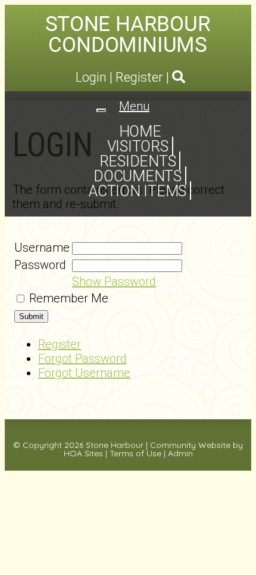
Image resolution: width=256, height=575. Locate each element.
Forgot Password (82, 358)
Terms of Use (135, 453)
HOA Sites (83, 453)
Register (139, 77)
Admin (180, 453)
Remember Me (68, 298)
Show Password (114, 281)
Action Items (137, 191)
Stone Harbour (114, 445)
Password (40, 265)
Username (42, 247)
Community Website (190, 445)
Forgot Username (84, 373)
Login (91, 77)
